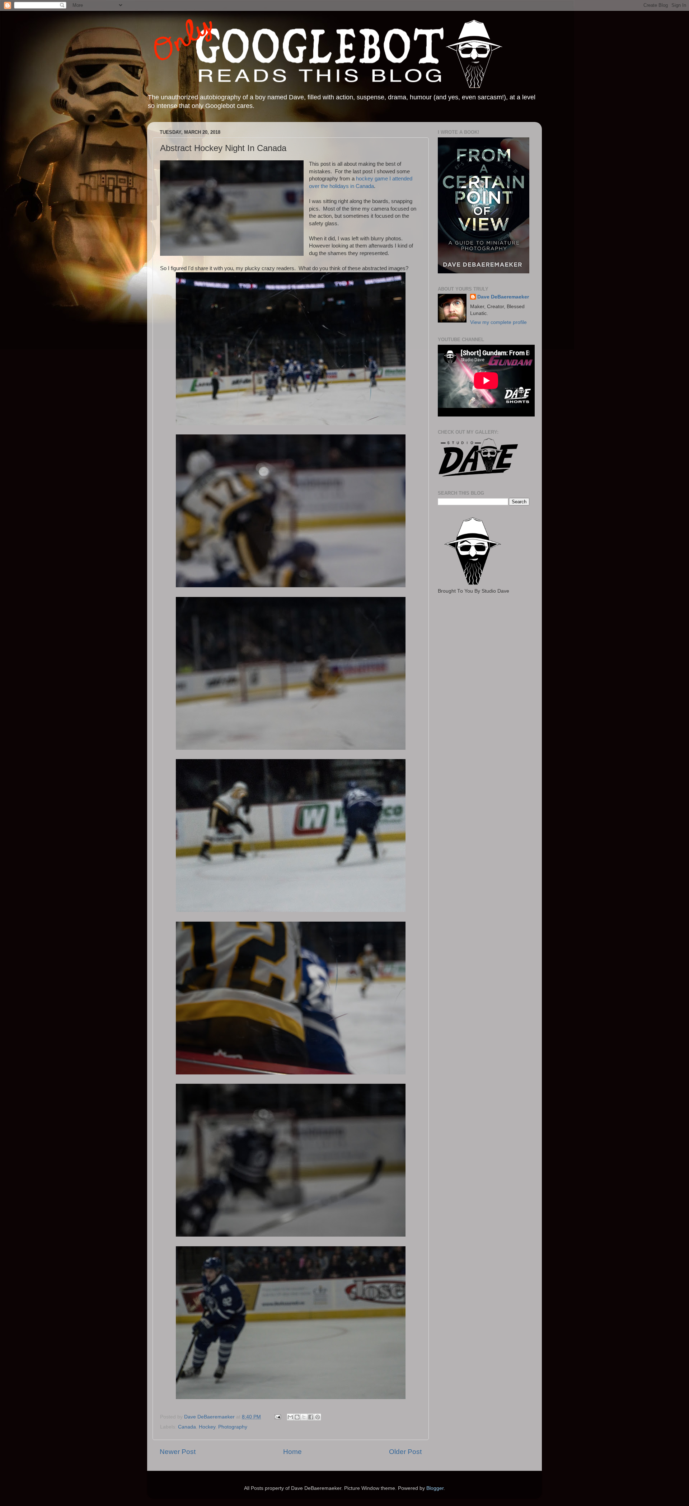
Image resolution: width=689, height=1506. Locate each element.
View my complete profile (498, 322)
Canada (187, 1427)
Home (292, 1451)
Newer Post (178, 1451)
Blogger (435, 1488)
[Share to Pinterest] (317, 1417)
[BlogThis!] (297, 1417)
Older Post (405, 1451)
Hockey (207, 1427)
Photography (232, 1427)
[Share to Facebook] (310, 1417)
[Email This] (290, 1417)
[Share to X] (304, 1417)
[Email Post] (277, 1417)
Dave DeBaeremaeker (503, 297)
